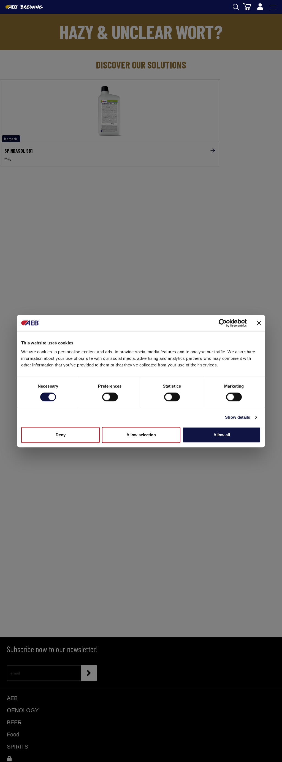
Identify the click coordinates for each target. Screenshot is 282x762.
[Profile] (260, 6)
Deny (61, 434)
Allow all (221, 434)
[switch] (110, 397)
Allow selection (141, 434)
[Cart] (247, 6)
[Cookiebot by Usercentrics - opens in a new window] (223, 323)
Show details (237, 417)
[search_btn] (236, 7)
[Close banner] (259, 323)
